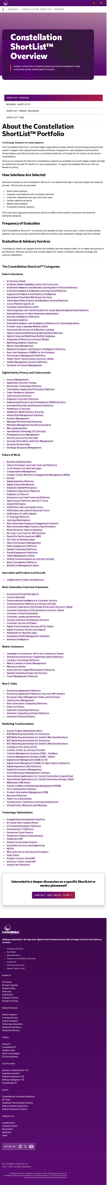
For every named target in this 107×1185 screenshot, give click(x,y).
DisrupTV (6, 1044)
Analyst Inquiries (9, 1014)
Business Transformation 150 (15, 1070)
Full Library (7, 982)
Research (13, 9)
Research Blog (8, 988)
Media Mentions (13, 955)
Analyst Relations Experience (15, 1106)
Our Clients (11, 952)
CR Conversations (10, 1056)
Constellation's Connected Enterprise (18, 1096)
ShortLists (6, 991)
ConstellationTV (9, 1047)
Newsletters (7, 1129)
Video (4, 1135)
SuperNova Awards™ (11, 1073)
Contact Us (11, 962)
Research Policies (10, 1001)
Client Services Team (16, 965)
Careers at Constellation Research (21, 959)
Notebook (6, 1132)
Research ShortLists (18, 104)
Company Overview (15, 949)
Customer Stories (10, 1126)
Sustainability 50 (9, 1083)
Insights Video (8, 1050)
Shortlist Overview (17, 98)
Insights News (8, 1123)
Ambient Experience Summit (14, 1109)
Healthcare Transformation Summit (17, 1103)
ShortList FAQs (15, 117)
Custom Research (10, 1021)
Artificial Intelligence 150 (13, 1079)
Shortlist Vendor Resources (22, 111)
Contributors (7, 994)
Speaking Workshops (11, 1027)
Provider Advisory (10, 1018)
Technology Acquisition (12, 1024)
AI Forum (6, 1099)
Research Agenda (10, 985)
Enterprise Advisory (11, 1030)
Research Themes (10, 998)
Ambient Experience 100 (13, 1076)
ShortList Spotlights (11, 1053)
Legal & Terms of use (16, 968)
